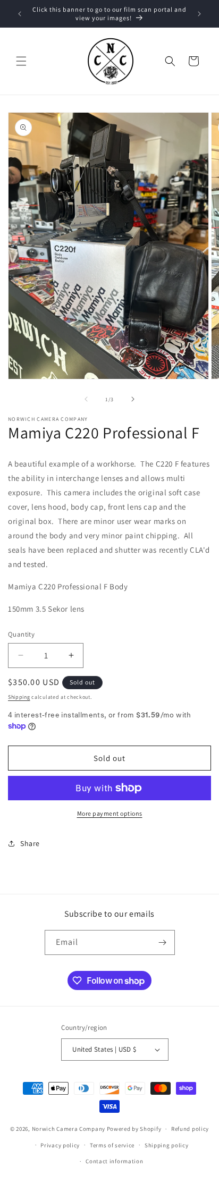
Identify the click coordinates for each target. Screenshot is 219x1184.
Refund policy (190, 1128)
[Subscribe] (162, 942)
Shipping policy (167, 1145)
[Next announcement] (199, 14)
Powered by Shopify (134, 1128)
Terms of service (112, 1145)
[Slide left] (86, 399)
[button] (21, 61)
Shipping (19, 697)
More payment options (109, 813)
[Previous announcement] (19, 14)
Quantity (21, 634)
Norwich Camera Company (68, 1128)
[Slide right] (133, 399)
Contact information (114, 1161)
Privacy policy (60, 1145)
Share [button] (30, 843)
